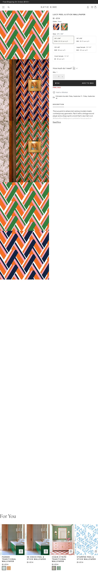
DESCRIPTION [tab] (58, 104)
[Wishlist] (92, 7)
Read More (57, 122)
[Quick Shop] (21, 551)
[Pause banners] (95, 1)
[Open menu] (3, 7)
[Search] (8, 7)
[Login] (88, 7)
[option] (56, 27)
